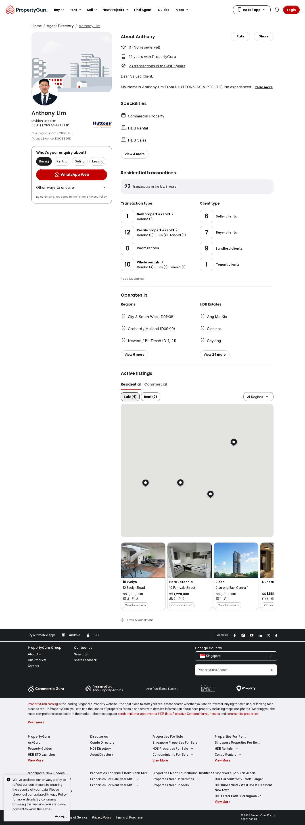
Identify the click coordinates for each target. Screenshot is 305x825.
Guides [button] (163, 10)
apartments (148, 714)
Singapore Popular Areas (235, 773)
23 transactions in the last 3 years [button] (157, 66)
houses (215, 714)
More (180, 10)
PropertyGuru (39, 736)
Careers (33, 666)
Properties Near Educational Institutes (183, 773)
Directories (99, 736)
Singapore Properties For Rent (237, 742)
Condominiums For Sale (170, 754)
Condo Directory (102, 742)
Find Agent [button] (143, 10)
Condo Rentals (225, 754)
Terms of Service (75, 817)
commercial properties (243, 714)
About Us (34, 654)
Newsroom (81, 654)
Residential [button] (131, 384)
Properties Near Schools (170, 785)
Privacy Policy (98, 196)
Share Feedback (85, 660)
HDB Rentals (224, 748)
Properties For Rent (230, 736)
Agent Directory (60, 26)
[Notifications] (276, 9)
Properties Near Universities (173, 779)
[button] (264, 87)
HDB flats (164, 714)
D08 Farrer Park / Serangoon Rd (238, 796)
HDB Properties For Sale (170, 748)
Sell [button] (90, 10)
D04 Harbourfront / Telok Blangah (239, 779)
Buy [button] (57, 10)
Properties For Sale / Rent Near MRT (119, 773)
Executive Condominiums (190, 714)
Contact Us (83, 647)
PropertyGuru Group (44, 647)
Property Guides (40, 748)
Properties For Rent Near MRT (112, 785)
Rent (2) (150, 396)
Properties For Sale (167, 736)
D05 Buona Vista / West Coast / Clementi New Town (244, 787)
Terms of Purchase (129, 817)
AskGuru (34, 742)
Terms (81, 196)
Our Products (37, 660)
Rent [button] (73, 10)
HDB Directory (100, 748)
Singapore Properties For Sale (174, 742)
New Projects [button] (113, 10)
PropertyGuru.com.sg (43, 704)
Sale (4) (130, 396)
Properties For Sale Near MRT (112, 779)
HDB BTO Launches (42, 754)
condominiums (128, 714)
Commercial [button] (155, 384)
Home (36, 26)
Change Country (208, 648)
